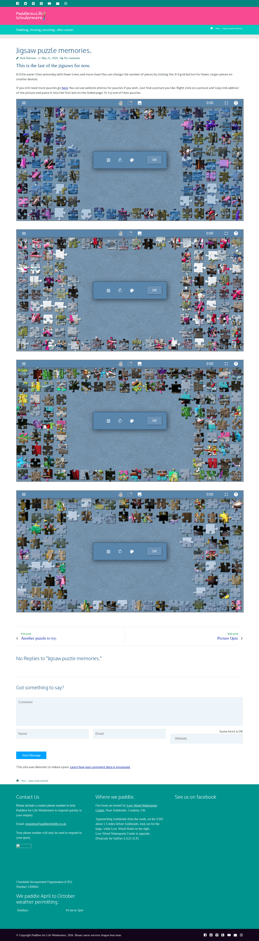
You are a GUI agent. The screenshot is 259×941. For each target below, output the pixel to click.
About (95, 19)
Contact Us (231, 19)
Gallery (151, 19)
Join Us (114, 19)
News (133, 19)
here (65, 88)
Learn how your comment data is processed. (100, 767)
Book (196, 19)
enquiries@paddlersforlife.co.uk (45, 824)
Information (174, 19)
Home (77, 19)
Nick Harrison (28, 58)
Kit (211, 19)
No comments (72, 58)
